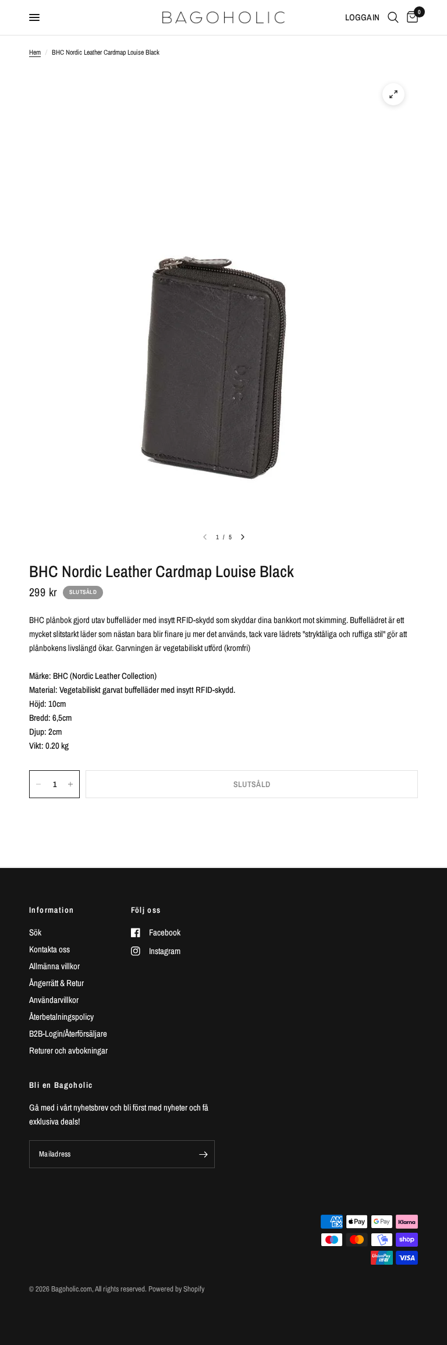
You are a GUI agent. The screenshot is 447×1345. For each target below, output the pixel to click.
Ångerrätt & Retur (56, 983)
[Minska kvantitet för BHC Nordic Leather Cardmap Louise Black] (38, 784)
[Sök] (393, 17)
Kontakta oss (49, 949)
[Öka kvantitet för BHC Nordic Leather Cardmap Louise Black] (70, 784)
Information (51, 910)
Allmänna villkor (54, 966)
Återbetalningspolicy (61, 1016)
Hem (35, 52)
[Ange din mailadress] (203, 1154)
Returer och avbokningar (68, 1050)
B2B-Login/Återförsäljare (68, 1033)
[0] (410, 17)
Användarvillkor (54, 1000)
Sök (35, 932)
